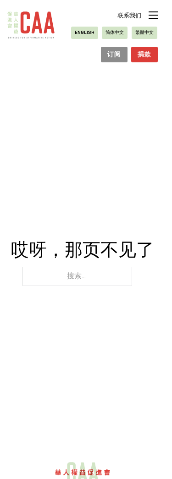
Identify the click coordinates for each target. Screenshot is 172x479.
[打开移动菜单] (153, 15)
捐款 (144, 54)
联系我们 (129, 16)
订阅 (114, 54)
